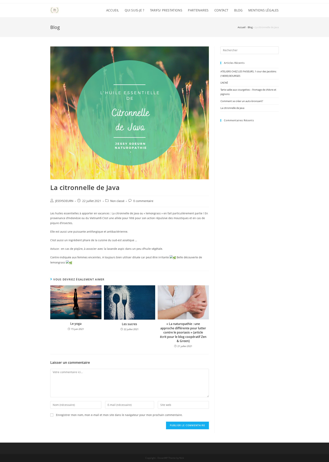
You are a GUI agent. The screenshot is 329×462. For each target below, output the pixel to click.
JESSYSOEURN (64, 201)
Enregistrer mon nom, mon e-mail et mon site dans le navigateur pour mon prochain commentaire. (119, 415)
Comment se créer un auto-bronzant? (241, 101)
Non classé (117, 201)
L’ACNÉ (224, 82)
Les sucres (129, 324)
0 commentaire (143, 201)
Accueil (241, 27)
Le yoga (75, 324)
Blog (250, 27)
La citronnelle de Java (232, 108)
